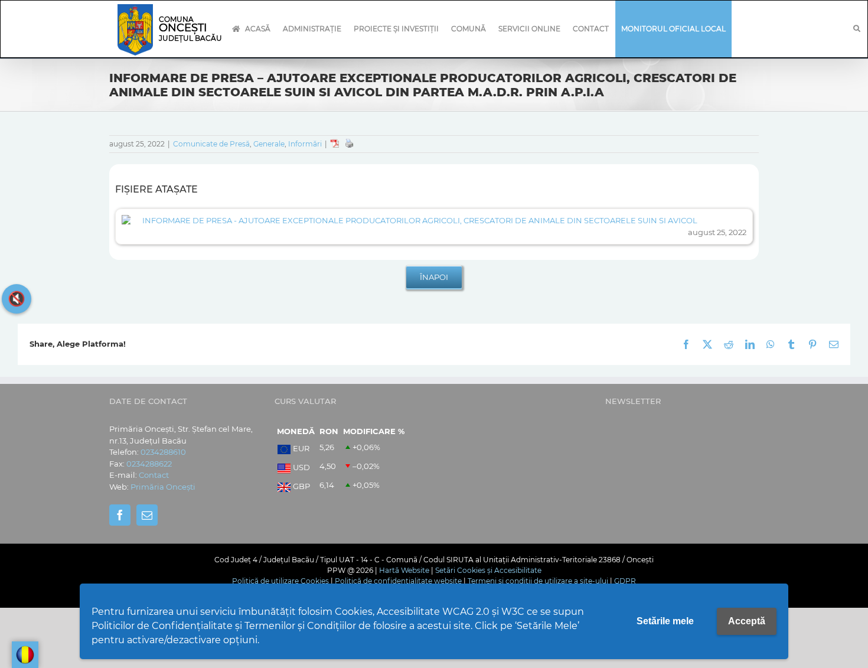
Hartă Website (404, 570)
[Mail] (147, 515)
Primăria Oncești (162, 486)
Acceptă (746, 621)
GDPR (625, 580)
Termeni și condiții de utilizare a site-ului (538, 580)
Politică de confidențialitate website (398, 580)
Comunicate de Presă (211, 143)
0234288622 (149, 463)
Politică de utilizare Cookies (280, 580)
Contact (154, 475)
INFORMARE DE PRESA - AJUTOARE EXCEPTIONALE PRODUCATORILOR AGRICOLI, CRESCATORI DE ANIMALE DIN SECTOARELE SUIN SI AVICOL (419, 220)
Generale (269, 143)
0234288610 (163, 452)
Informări (305, 143)
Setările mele (665, 621)
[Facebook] (119, 515)
